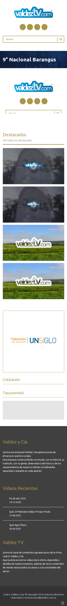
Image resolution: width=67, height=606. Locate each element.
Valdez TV (33, 12)
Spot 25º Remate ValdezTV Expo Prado (29, 512)
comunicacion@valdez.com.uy (40, 597)
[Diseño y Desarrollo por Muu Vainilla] (62, 602)
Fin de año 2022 (17, 498)
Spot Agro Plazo (17, 525)
